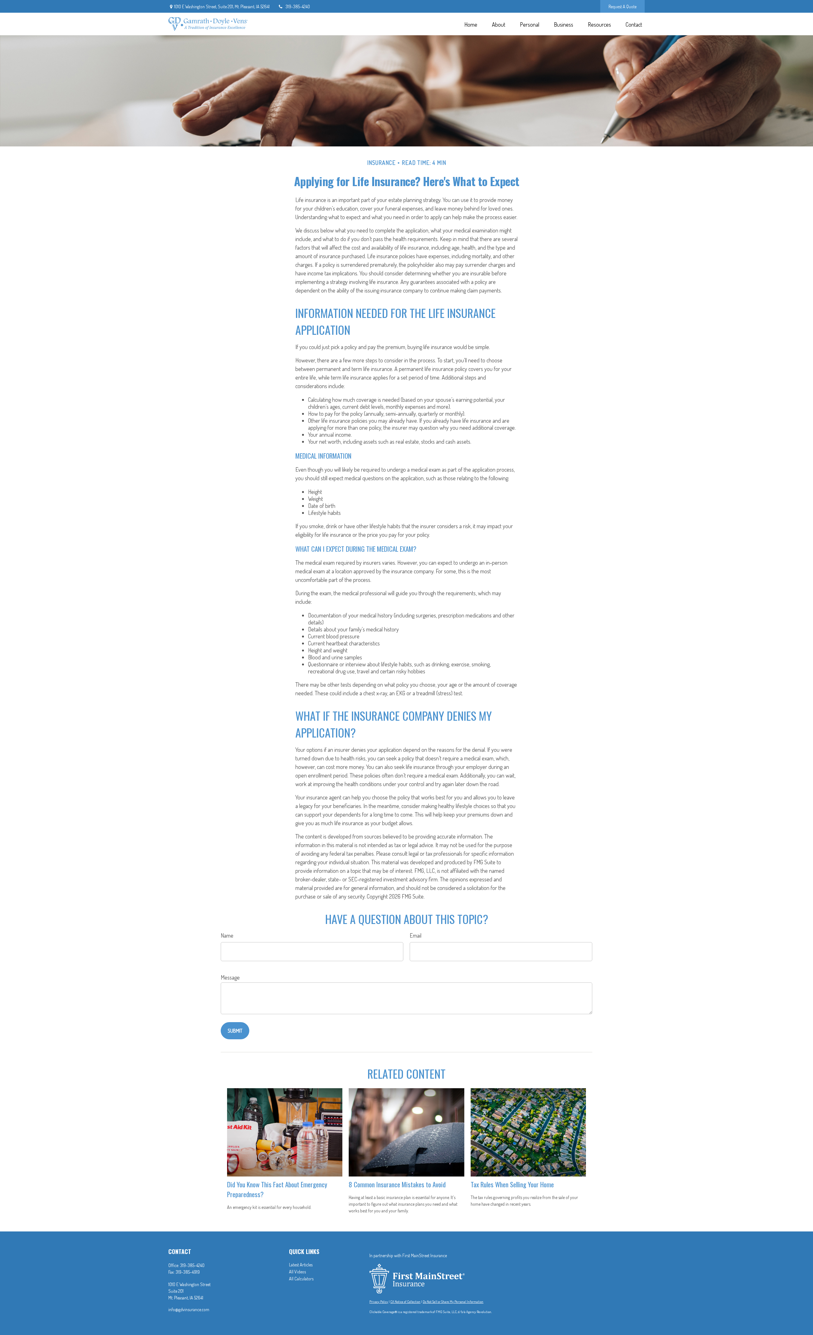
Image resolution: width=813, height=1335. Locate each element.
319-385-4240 (298, 6)
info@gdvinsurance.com (188, 1309)
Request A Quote (622, 6)
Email (415, 935)
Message (230, 977)
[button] (470, 23)
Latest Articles (300, 1264)
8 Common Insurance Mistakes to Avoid (397, 1184)
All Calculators (301, 1278)
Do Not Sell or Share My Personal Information (453, 1301)
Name (227, 935)
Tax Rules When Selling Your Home (512, 1184)
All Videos (297, 1271)
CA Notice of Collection (405, 1301)
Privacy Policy (378, 1301)
